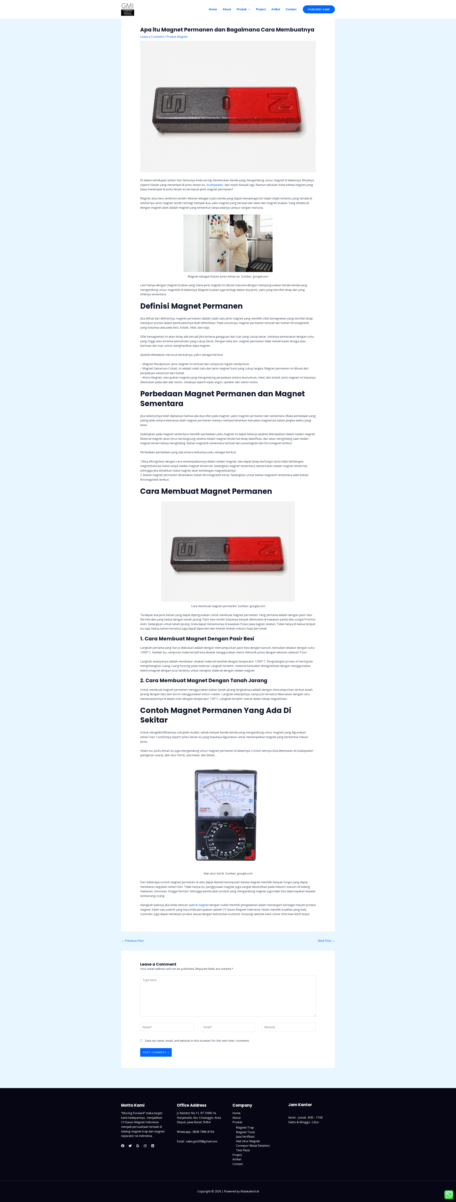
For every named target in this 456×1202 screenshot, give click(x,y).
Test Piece (243, 1150)
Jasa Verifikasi (245, 1136)
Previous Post (132, 941)
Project (261, 9)
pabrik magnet (199, 905)
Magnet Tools (245, 1132)
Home (213, 9)
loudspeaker (214, 185)
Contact (291, 9)
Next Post (326, 941)
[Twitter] (130, 1145)
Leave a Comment (152, 37)
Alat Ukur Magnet (248, 1141)
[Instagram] (145, 1145)
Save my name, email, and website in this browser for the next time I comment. (197, 1041)
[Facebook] (122, 1145)
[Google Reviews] (137, 1145)
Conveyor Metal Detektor (253, 1146)
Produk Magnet (177, 37)
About (227, 9)
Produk (242, 9)
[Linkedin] (152, 1145)
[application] (248, 9)
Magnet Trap (245, 1127)
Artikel (275, 9)
